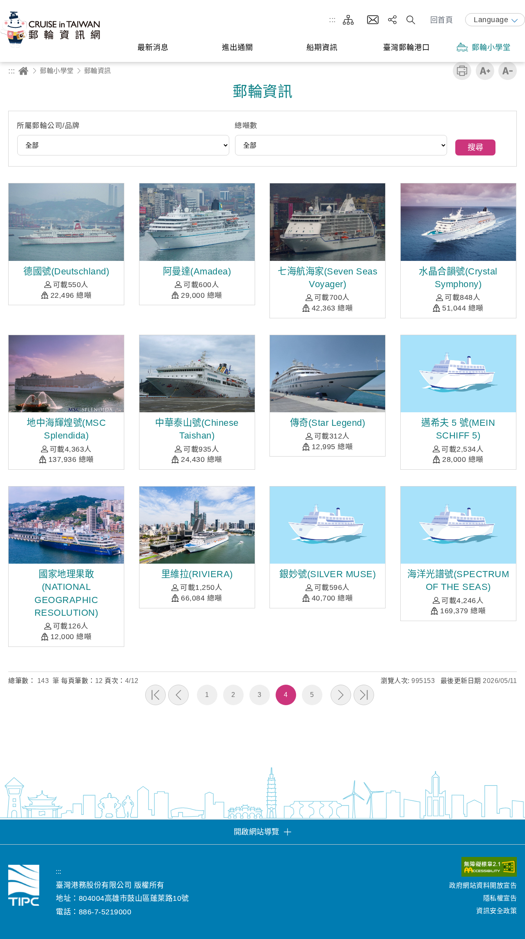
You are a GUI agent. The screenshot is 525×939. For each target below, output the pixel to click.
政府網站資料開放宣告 (483, 885)
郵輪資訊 (97, 70)
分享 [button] (392, 20)
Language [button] (491, 20)
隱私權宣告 (500, 898)
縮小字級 (507, 71)
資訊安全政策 (496, 910)
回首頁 (441, 20)
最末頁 (364, 695)
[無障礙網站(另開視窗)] (489, 868)
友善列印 (462, 71)
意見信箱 (373, 20)
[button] (262, 832)
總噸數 (246, 125)
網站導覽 (348, 20)
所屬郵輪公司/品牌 (48, 125)
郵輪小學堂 (57, 70)
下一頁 (341, 695)
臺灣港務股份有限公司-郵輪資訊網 (51, 29)
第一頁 (155, 695)
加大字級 (485, 71)
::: (332, 19)
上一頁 (178, 695)
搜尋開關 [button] (411, 20)
